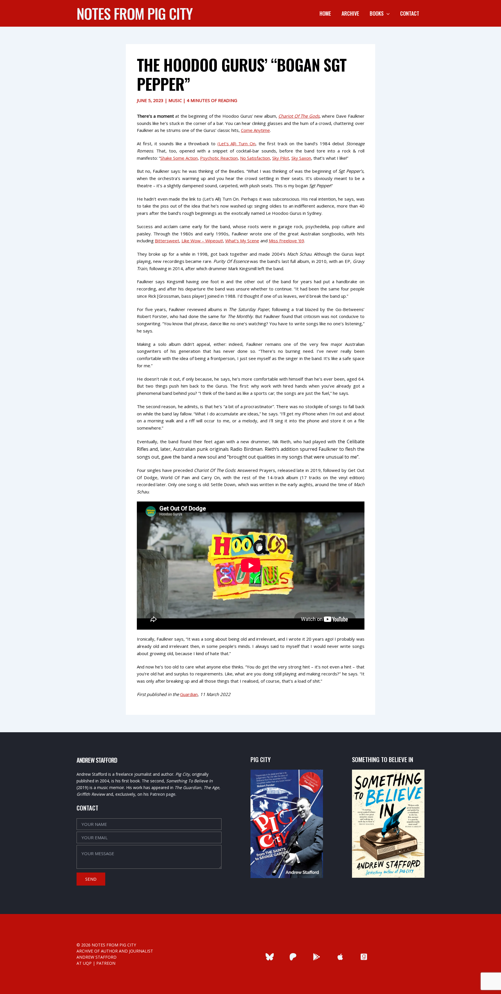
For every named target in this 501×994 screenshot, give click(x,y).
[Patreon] (292, 956)
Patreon (105, 963)
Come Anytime (255, 130)
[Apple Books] (340, 956)
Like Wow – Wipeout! (202, 240)
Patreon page (162, 794)
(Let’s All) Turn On (236, 143)
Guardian (189, 694)
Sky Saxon (301, 158)
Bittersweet (167, 240)
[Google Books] (316, 956)
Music (175, 100)
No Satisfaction (255, 158)
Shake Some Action (179, 158)
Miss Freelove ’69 (286, 240)
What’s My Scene (242, 240)
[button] (387, 13)
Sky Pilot (280, 158)
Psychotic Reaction (219, 158)
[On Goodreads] (363, 956)
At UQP (84, 963)
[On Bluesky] (269, 956)
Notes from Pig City (135, 13)
